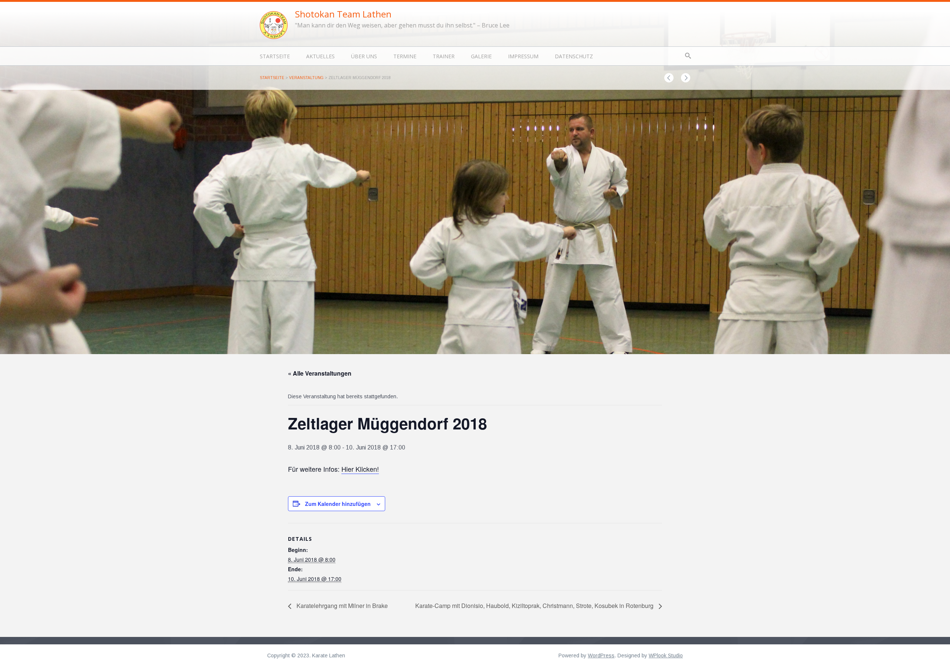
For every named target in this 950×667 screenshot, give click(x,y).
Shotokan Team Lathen (343, 14)
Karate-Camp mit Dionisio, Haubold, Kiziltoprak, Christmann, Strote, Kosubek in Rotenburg (535, 605)
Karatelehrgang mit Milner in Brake (341, 605)
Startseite (275, 56)
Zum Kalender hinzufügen (338, 503)
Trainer (444, 56)
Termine (404, 56)
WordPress (601, 655)
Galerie (481, 56)
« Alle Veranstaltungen (319, 373)
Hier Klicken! (360, 469)
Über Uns (364, 56)
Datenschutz (574, 56)
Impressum (523, 56)
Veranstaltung (306, 78)
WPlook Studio (666, 655)
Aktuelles (320, 56)
